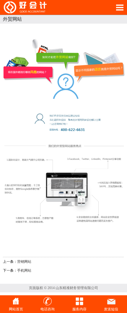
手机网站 (24, 270)
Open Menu (119, 7)
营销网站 (24, 262)
